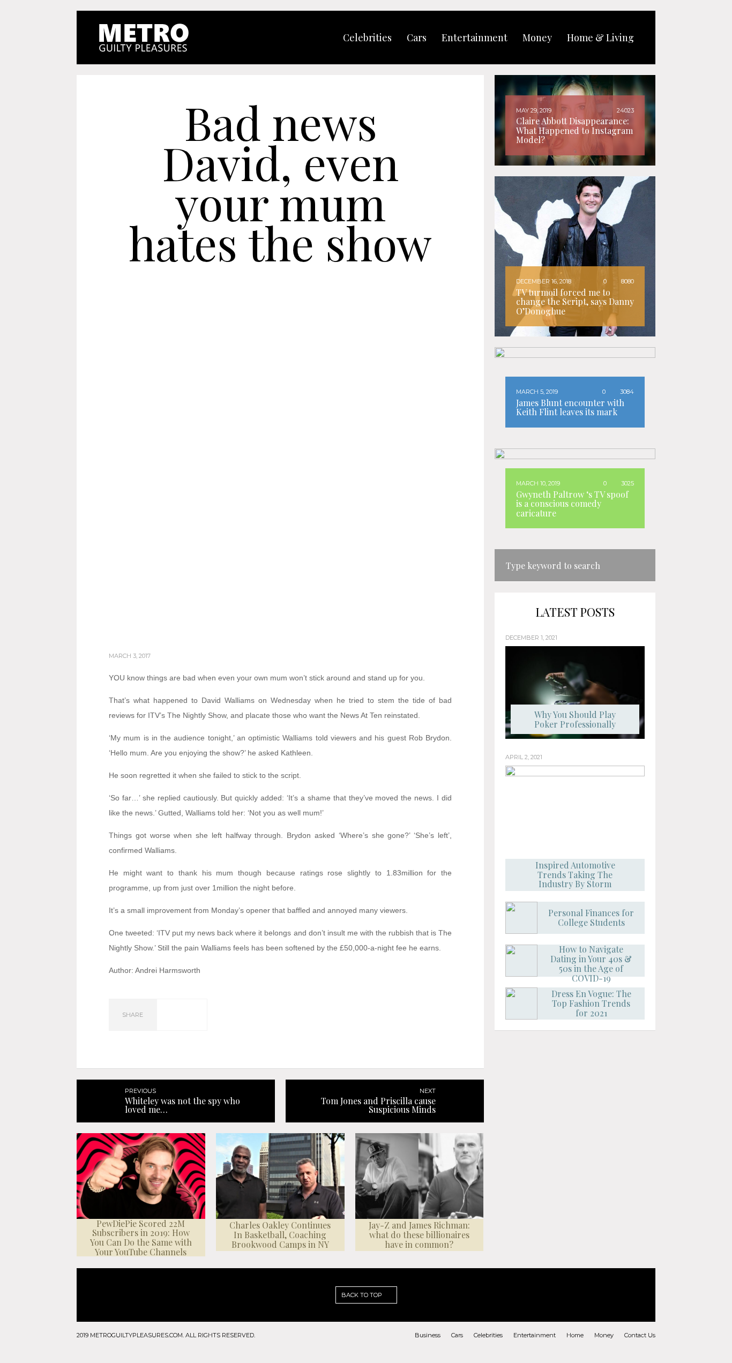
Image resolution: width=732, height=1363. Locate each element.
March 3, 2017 (130, 656)
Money (604, 1335)
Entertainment (534, 1335)
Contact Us (639, 1335)
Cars (457, 1335)
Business (427, 1335)
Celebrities (488, 1335)
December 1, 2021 (531, 637)
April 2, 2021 (523, 757)
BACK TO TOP (362, 1295)
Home (575, 1335)
